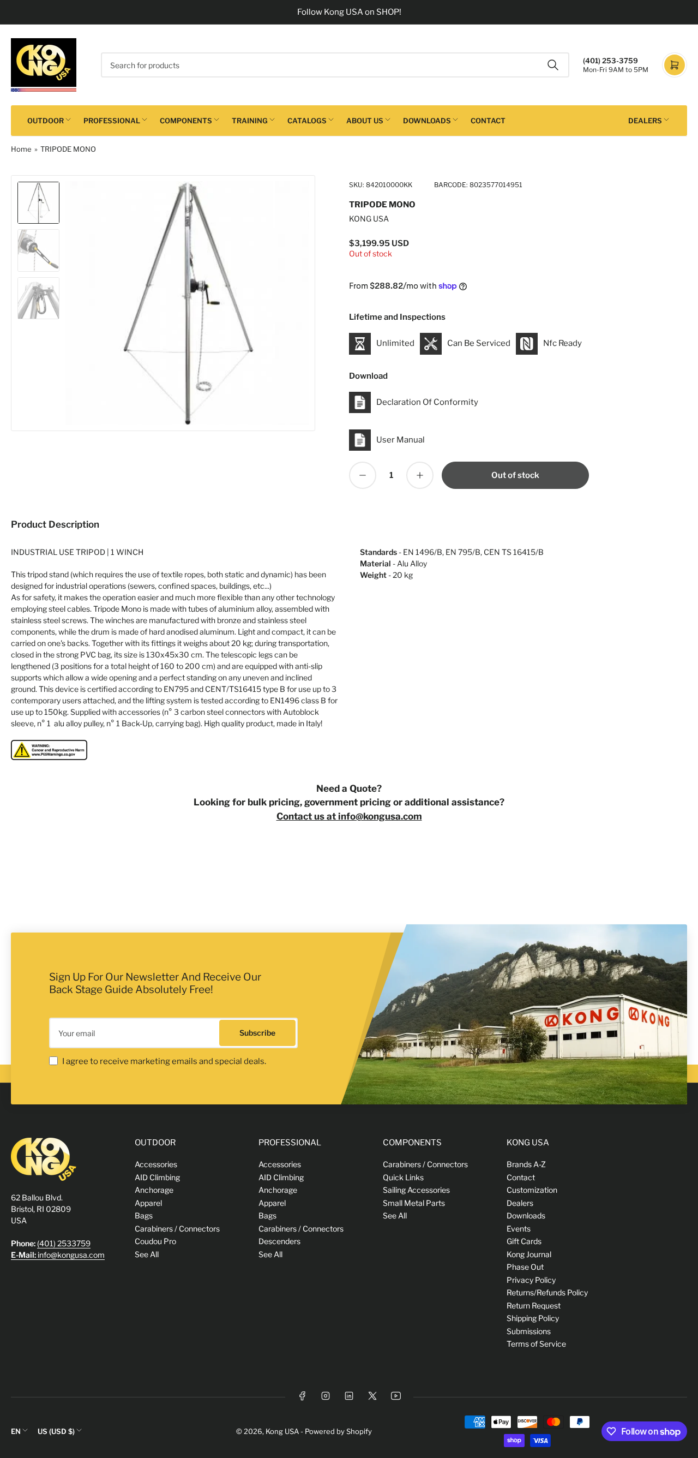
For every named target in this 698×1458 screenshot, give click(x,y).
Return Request (534, 1305)
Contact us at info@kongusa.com (349, 816)
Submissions (529, 1331)
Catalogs (307, 120)
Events (519, 1228)
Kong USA (282, 1431)
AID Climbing (157, 1177)
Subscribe (257, 1032)
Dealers (645, 120)
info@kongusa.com (58, 1254)
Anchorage (154, 1189)
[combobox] (335, 64)
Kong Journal (529, 1254)
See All (147, 1254)
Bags (144, 1215)
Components (186, 120)
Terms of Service (536, 1343)
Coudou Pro (155, 1241)
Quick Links (403, 1177)
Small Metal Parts (414, 1203)
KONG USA (369, 218)
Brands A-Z (526, 1164)
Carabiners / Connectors (177, 1228)
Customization (532, 1189)
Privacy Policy (531, 1279)
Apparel (148, 1203)
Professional (111, 120)
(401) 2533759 (64, 1243)
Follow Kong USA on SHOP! (349, 12)
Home (21, 149)
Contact (488, 120)
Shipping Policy (533, 1318)
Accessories (156, 1164)
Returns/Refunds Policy (547, 1292)
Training (250, 120)
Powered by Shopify (338, 1431)
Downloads (427, 120)
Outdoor (45, 120)
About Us (364, 120)
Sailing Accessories (416, 1189)
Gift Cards (524, 1241)
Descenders (279, 1241)
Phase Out (525, 1266)
